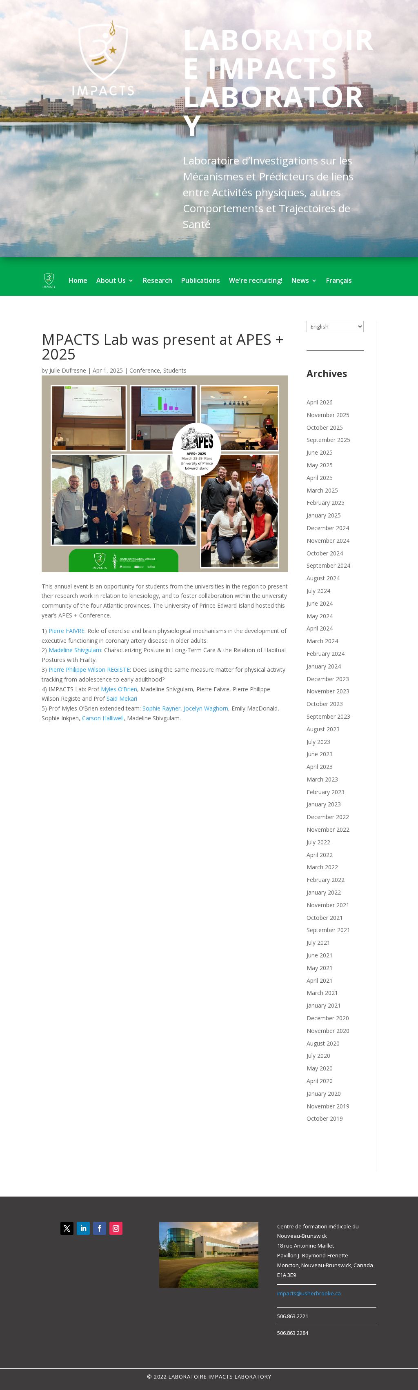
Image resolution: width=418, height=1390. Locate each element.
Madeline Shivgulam (75, 650)
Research (157, 280)
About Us (111, 280)
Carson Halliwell (103, 718)
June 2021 (320, 955)
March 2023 (322, 779)
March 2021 (322, 993)
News (300, 280)
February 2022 (326, 880)
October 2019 (325, 1118)
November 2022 (328, 829)
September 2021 (328, 930)
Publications (200, 280)
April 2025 (320, 478)
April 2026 (320, 402)
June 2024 (320, 603)
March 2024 (322, 641)
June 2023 (320, 754)
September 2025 (328, 440)
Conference (144, 370)
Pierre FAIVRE (66, 631)
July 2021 (318, 942)
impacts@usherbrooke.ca (309, 1293)
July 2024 (318, 591)
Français (339, 280)
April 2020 (320, 1081)
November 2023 (328, 691)
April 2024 (320, 628)
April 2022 (320, 855)
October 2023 (325, 704)
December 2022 (328, 817)
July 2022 (318, 842)
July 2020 (318, 1055)
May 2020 (320, 1068)
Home (78, 280)
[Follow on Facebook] (99, 1228)
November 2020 (328, 1031)
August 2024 (323, 578)
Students (175, 370)
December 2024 (328, 528)
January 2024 (324, 666)
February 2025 (326, 502)
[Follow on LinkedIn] (83, 1228)
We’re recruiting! (255, 280)
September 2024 (328, 565)
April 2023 (320, 766)
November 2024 (328, 540)
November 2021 (328, 905)
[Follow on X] (66, 1228)
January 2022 (324, 892)
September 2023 (328, 716)
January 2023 (324, 804)
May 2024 (320, 616)
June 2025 (320, 452)
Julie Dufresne (67, 370)
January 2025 (324, 515)
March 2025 (322, 490)
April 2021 (320, 980)
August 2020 (323, 1043)
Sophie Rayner (161, 708)
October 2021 (325, 917)
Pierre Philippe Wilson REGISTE (89, 669)
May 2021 (320, 968)
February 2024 (326, 653)
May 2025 (320, 465)
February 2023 (326, 792)
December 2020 (328, 1018)
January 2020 (324, 1093)
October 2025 (325, 427)
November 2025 (328, 415)
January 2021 (324, 1005)
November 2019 (328, 1106)
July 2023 (318, 742)
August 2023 (323, 729)
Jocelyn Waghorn (206, 708)
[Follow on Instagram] (115, 1228)
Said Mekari (122, 698)
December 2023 (328, 679)
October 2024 (325, 553)
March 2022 (322, 867)
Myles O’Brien (119, 689)
